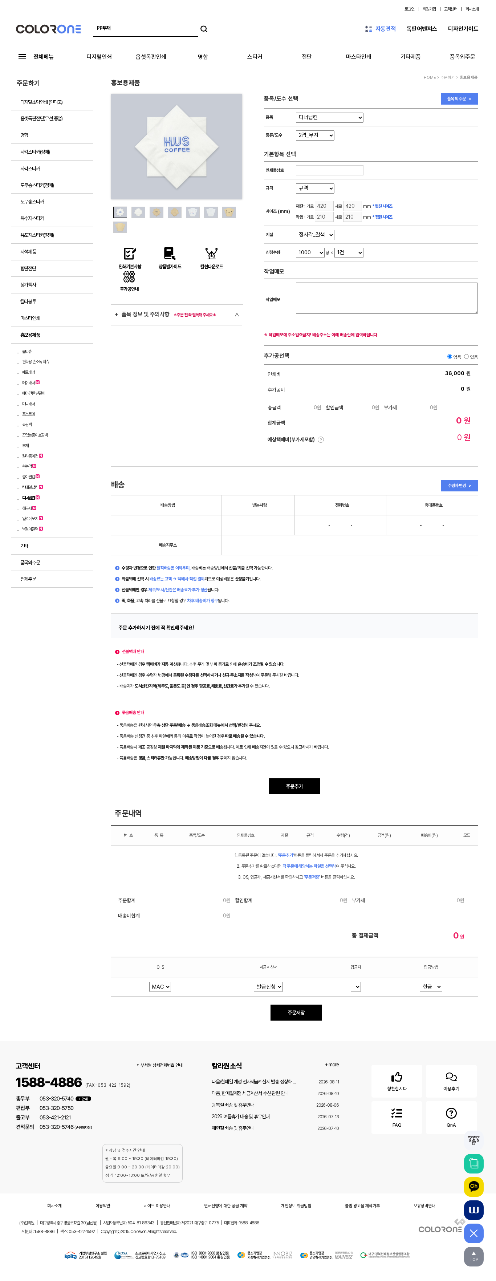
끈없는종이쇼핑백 (35, 435)
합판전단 (28, 268)
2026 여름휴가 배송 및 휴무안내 (240, 1116)
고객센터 (450, 9)
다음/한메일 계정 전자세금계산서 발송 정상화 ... (254, 1082)
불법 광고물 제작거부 (362, 1205)
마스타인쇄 (358, 56)
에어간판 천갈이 (33, 393)
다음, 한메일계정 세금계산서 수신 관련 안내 (250, 1093)
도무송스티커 (32, 201)
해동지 (27, 508)
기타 (24, 546)
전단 (307, 56)
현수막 (27, 466)
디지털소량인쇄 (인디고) (41, 102)
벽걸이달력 (30, 529)
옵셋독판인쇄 (151, 56)
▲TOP (473, 1256)
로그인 (409, 9)
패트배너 (28, 372)
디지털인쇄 (99, 56)
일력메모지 (30, 518)
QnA (451, 1125)
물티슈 (27, 351)
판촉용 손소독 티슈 (35, 361)
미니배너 (28, 403)
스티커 (255, 56)
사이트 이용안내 (157, 1205)
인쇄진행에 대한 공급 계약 (225, 1205)
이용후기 (451, 1088)
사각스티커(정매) (35, 152)
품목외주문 (462, 56)
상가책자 (28, 285)
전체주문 (28, 579)
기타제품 (411, 56)
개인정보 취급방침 (296, 1205)
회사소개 (472, 9)
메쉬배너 (28, 382)
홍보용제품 (30, 335)
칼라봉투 (28, 301)
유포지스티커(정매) (37, 235)
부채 (25, 445)
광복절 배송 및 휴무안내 (233, 1105)
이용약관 (102, 1205)
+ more (332, 1064)
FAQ (397, 1125)
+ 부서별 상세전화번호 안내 (160, 1065)
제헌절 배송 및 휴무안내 (233, 1128)
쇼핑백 (27, 424)
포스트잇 (28, 414)
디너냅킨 (28, 497)
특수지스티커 (32, 218)
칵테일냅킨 (30, 487)
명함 (203, 56)
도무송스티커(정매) (37, 185)
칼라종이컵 (30, 456)
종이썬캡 (28, 476)
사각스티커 (30, 168)
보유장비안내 (424, 1205)
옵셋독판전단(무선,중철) (41, 118)
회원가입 (429, 9)
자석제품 (28, 252)
